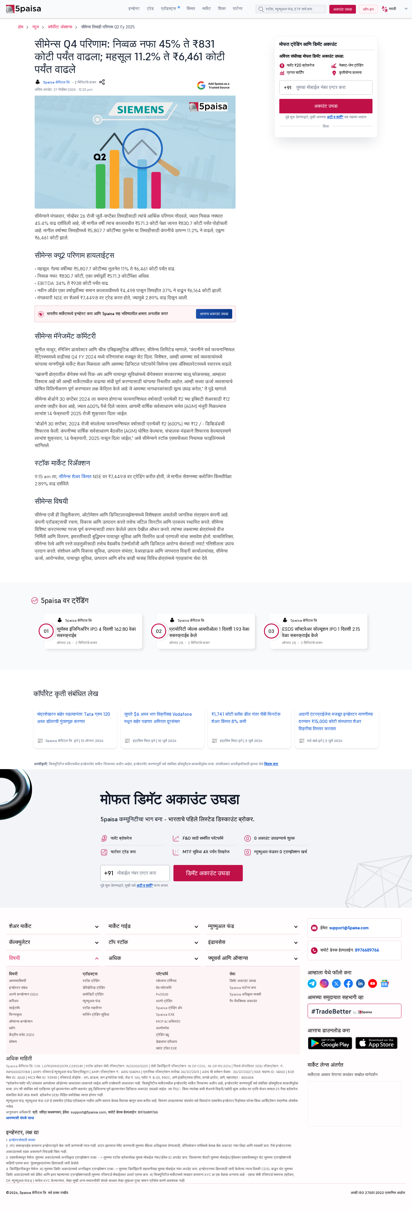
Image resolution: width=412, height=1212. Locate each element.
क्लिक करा (271, 764)
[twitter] (336, 983)
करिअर (13, 1001)
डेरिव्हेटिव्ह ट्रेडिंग (94, 987)
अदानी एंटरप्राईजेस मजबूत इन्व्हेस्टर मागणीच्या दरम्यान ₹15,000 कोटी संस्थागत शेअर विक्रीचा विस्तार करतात (336, 721)
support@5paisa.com (349, 927)
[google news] (384, 983)
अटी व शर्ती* (335, 117)
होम (20, 27)
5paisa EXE (165, 1014)
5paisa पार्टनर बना (243, 987)
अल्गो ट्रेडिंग (164, 1001)
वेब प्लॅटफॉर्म (163, 987)
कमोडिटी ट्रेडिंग (93, 994)
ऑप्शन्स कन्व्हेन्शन (21, 1021)
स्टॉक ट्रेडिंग (91, 980)
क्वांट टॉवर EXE (166, 1048)
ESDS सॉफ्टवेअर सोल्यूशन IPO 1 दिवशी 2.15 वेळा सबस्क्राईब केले (321, 632)
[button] (392, 9)
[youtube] (372, 983)
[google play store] (330, 1045)
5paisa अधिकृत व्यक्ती (245, 994)
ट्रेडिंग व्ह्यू (162, 1034)
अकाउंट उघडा (342, 9)
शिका (222, 8)
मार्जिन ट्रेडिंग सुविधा (96, 1014)
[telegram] (312, 983)
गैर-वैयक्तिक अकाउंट (243, 1001)
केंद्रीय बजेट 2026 (21, 1034)
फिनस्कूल (15, 1014)
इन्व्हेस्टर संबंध (18, 987)
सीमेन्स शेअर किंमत (75, 476)
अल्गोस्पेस (162, 1028)
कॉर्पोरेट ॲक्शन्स (60, 27)
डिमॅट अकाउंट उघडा (208, 873)
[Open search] (261, 10)
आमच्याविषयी (17, 980)
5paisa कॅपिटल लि (56, 82)
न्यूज (35, 27)
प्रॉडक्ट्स (169, 8)
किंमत (191, 8)
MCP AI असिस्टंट (168, 1021)
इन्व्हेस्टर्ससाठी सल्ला (22, 1140)
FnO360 (162, 994)
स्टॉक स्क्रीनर (92, 1007)
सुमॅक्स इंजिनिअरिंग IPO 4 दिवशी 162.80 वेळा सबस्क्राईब (96, 632)
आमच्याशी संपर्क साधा (20, 1118)
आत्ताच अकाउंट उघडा (214, 313)
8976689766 (367, 950)
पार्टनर (237, 8)
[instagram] (324, 983)
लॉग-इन (368, 9)
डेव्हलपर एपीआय (166, 1041)
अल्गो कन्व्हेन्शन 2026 (23, 994)
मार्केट (206, 8)
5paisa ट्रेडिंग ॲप (169, 1007)
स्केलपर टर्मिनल (166, 980)
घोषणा (13, 1041)
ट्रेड (150, 8)
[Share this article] (102, 82)
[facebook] (348, 983)
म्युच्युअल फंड (91, 1001)
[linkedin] (360, 983)
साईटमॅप (14, 1007)
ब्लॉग (12, 1028)
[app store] (376, 1045)
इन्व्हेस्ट (134, 8)
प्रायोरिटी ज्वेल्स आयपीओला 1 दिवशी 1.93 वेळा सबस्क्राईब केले (209, 632)
